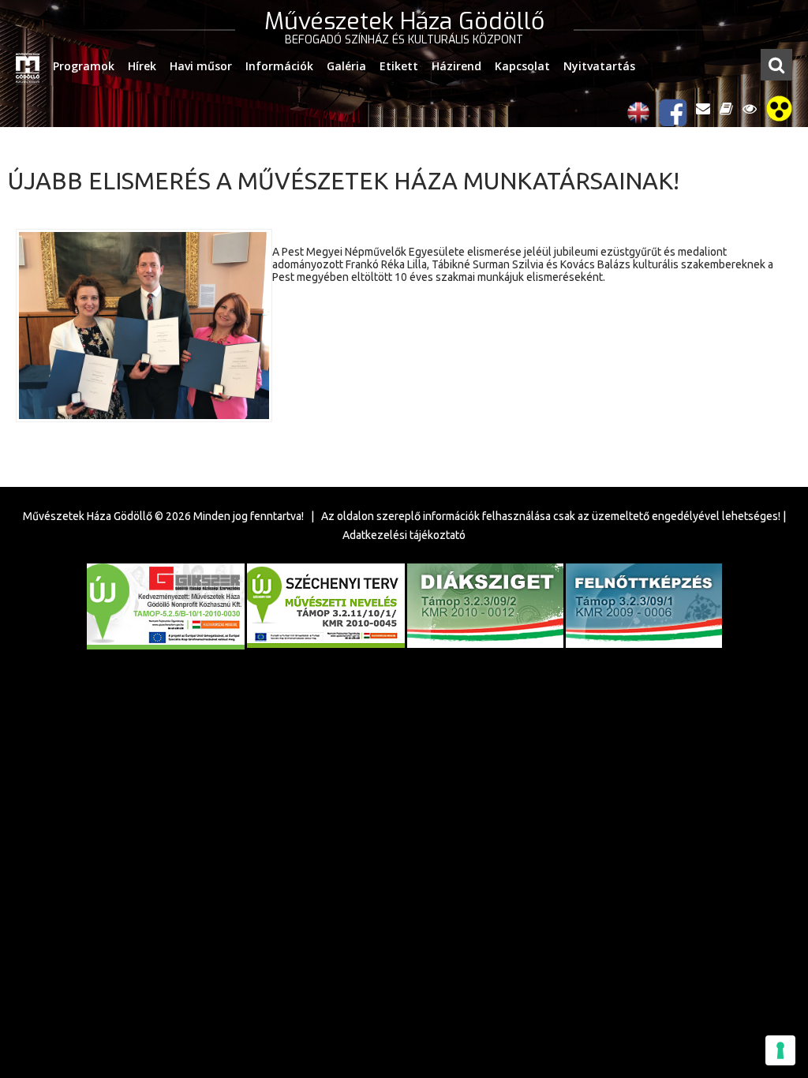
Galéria (346, 65)
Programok (83, 65)
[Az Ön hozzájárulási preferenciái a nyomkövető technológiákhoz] (780, 1050)
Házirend (456, 65)
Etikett (399, 65)
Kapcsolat (522, 65)
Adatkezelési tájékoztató (404, 535)
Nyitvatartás (599, 65)
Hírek (142, 65)
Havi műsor (201, 65)
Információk (279, 65)
